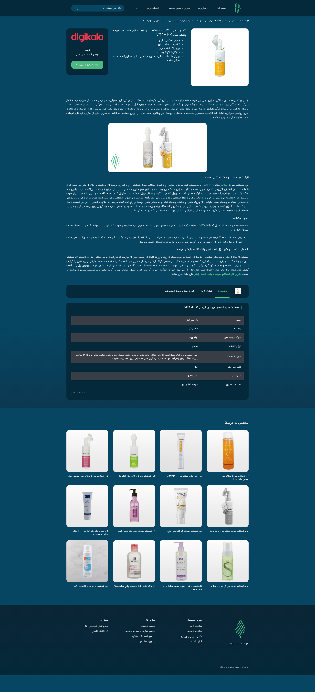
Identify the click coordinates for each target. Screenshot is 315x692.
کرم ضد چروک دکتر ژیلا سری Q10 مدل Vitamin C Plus (90, 533)
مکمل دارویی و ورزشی (191, 636)
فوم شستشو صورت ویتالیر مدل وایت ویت (229, 531)
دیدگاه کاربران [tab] (206, 291)
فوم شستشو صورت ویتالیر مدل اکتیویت (136, 476)
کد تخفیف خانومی (100, 631)
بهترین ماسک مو (147, 641)
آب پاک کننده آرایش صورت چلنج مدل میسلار (134, 586)
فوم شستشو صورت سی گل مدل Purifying (229, 586)
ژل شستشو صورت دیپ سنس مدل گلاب (136, 531)
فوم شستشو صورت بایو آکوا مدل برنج (184, 531)
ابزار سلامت (196, 641)
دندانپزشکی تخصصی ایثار (96, 626)
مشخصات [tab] (222, 291)
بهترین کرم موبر (148, 626)
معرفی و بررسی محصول (179, 8)
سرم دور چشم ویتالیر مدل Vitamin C (184, 476)
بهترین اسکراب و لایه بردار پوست (140, 631)
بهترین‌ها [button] (202, 8)
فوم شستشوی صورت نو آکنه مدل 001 (91, 586)
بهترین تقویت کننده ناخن (143, 636)
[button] (137, 8)
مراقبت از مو (196, 626)
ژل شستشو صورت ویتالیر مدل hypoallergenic (235, 477)
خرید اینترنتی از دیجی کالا (87, 65)
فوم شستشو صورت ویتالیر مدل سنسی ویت (88, 476)
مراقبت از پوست (194, 631)
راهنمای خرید (153, 8)
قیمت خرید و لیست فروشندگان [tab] (179, 291)
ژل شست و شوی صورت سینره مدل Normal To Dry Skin (181, 588)
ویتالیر (224, 185)
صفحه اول (221, 8)
